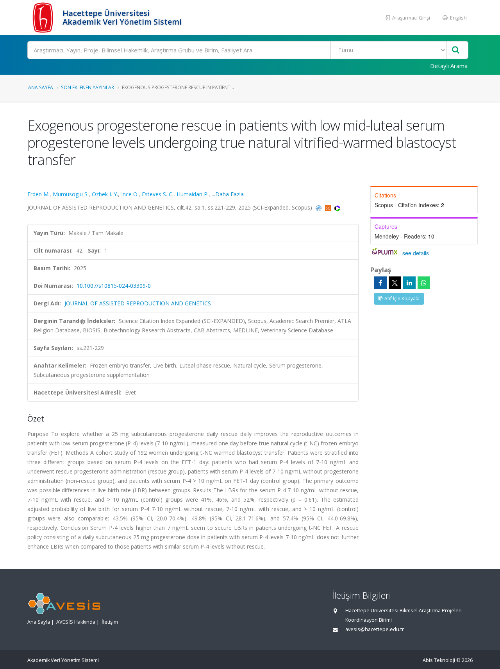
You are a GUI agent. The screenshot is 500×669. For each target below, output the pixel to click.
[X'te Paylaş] (395, 282)
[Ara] (455, 50)
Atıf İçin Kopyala (401, 298)
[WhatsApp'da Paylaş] (424, 282)
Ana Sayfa (40, 87)
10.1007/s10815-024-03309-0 (114, 285)
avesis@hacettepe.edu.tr (374, 629)
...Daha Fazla (228, 194)
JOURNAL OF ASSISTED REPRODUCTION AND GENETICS (137, 303)
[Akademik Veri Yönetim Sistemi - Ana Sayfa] (44, 17)
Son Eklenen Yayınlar (87, 87)
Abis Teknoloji (439, 660)
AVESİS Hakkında (75, 622)
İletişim (110, 622)
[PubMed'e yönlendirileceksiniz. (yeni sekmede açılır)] (319, 207)
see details (415, 253)
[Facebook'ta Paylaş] (380, 282)
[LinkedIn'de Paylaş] (409, 282)
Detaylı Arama (449, 66)
